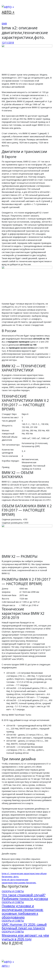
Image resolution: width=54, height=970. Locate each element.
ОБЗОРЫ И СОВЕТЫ (13, 891)
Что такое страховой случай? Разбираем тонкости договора (25, 897)
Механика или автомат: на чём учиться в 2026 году (25, 937)
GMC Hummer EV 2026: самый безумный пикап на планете (24, 926)
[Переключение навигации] (3, 3)
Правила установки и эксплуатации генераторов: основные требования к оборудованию (22, 911)
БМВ (4, 23)
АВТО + (8, 12)
